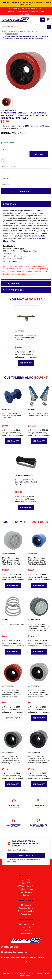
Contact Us (26, 883)
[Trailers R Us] (15, 19)
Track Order (26, 914)
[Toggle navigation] (42, 20)
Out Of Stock (13, 718)
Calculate (26, 191)
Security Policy (26, 933)
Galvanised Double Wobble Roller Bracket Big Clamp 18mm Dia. (25, 337)
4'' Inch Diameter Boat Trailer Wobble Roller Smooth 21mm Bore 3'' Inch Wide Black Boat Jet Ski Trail (38, 761)
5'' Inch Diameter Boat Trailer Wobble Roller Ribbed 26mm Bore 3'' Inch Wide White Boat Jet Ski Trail (13, 561)
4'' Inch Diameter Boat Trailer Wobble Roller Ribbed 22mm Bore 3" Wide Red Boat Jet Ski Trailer (13, 693)
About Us (26, 880)
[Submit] (49, 27)
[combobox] (26, 27)
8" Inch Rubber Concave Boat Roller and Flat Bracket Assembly (26, 482)
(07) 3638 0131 (15, 8)
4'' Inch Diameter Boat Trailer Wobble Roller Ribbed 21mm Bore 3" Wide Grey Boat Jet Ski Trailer (39, 693)
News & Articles (26, 892)
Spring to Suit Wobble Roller (13, 624)
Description (9, 204)
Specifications (11, 283)
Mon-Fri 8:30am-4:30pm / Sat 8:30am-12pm (27, 11)
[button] (4, 160)
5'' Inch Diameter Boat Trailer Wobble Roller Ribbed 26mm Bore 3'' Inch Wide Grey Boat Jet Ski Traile (39, 627)
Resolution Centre (26, 908)
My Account (26, 905)
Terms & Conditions (32, 859)
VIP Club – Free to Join (26, 886)
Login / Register (26, 14)
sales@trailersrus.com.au (34, 8)
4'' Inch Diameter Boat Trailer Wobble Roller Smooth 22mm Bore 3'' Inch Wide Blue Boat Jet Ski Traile (38, 562)
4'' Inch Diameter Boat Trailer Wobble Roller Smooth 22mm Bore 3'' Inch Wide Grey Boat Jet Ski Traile (12, 761)
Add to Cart (38, 155)
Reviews (7, 290)
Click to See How (20, 133)
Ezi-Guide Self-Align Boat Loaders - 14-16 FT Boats (38, 415)
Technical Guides (26, 889)
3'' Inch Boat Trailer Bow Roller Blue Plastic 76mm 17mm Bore (11, 416)
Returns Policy (26, 930)
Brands (26, 895)
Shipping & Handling (26, 911)
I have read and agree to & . (23, 861)
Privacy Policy (11, 862)
